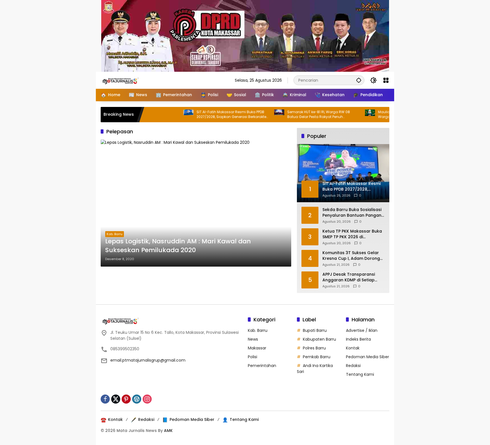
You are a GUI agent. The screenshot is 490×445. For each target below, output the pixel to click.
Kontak (353, 348)
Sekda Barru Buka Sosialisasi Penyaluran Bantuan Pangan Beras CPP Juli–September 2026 (351, 212)
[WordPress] (136, 399)
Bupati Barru (315, 330)
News (253, 339)
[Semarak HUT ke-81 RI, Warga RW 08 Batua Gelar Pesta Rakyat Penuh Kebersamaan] (265, 114)
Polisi (252, 357)
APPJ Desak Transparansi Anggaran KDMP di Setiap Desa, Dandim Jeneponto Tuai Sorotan (353, 277)
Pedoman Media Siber (367, 357)
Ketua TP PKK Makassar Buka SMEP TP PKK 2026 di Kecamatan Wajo (352, 234)
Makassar (257, 348)
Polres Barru (314, 348)
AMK (168, 430)
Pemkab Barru (316, 357)
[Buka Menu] (386, 80)
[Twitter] (115, 399)
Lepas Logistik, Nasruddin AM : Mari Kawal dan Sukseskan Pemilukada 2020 (178, 245)
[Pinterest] (126, 399)
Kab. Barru (114, 234)
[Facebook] (105, 399)
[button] (358, 80)
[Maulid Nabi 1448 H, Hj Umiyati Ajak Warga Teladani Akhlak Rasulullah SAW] (356, 114)
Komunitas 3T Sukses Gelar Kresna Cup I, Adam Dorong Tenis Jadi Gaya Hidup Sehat (352, 255)
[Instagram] (147, 399)
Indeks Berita (358, 339)
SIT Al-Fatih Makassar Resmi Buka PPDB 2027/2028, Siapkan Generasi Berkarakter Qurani (218, 114)
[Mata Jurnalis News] (129, 80)
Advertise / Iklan (361, 330)
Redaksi (353, 365)
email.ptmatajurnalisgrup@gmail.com (147, 360)
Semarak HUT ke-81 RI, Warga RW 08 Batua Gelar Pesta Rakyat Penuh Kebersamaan (304, 114)
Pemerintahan (262, 365)
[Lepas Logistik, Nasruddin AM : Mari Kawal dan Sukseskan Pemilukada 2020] (196, 203)
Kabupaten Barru (319, 339)
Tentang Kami (360, 374)
